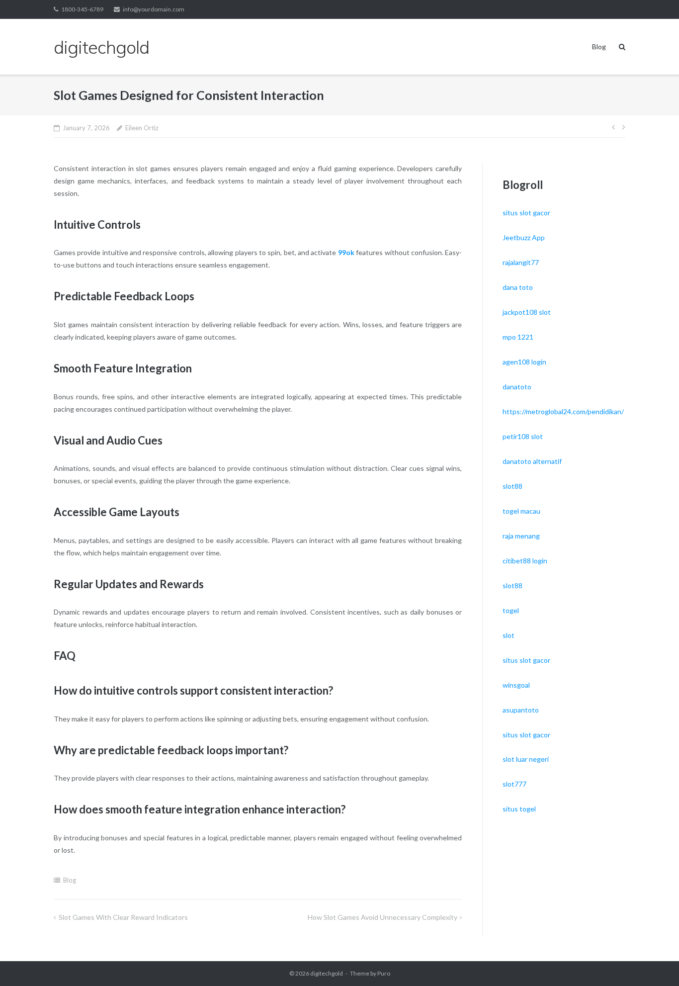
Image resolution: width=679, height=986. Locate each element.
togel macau (521, 511)
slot (508, 635)
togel (511, 610)
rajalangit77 (521, 262)
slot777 (514, 784)
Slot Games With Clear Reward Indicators (123, 917)
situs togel (519, 809)
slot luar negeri (526, 759)
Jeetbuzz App (524, 237)
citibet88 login (525, 560)
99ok (346, 252)
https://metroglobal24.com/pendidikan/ (563, 411)
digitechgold (326, 973)
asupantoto (521, 710)
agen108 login (524, 362)
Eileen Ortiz (142, 128)
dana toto (518, 287)
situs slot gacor (526, 212)
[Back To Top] (654, 962)
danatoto (517, 386)
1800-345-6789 (82, 9)
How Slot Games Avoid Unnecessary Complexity (382, 917)
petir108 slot (523, 436)
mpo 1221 (518, 337)
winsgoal (516, 685)
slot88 (512, 486)
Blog (599, 46)
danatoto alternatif (532, 461)
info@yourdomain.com (153, 9)
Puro (383, 973)
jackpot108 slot (527, 312)
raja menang (521, 536)
